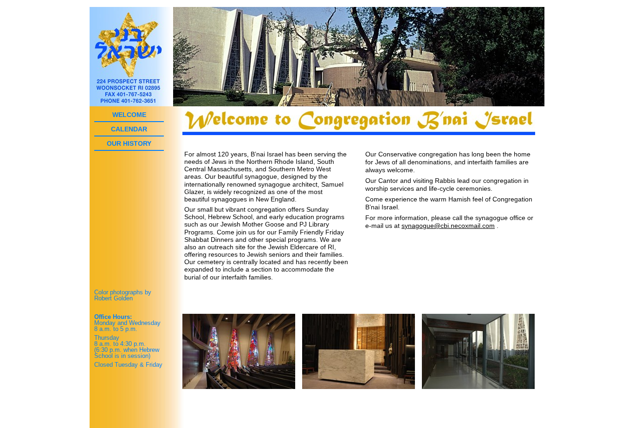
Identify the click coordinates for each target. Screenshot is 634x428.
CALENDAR (129, 129)
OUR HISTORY (129, 143)
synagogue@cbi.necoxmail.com (448, 225)
